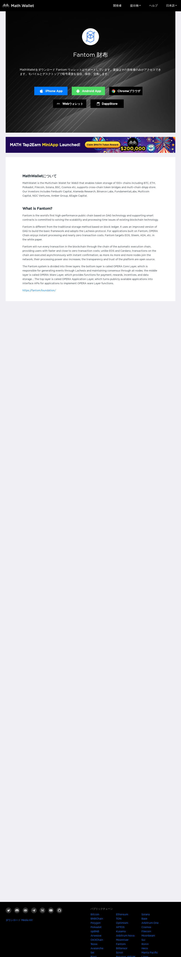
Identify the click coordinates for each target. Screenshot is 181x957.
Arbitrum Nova (125, 936)
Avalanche (96, 948)
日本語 (170, 5)
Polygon (95, 923)
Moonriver (122, 940)
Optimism (122, 923)
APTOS (120, 927)
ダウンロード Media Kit (19, 920)
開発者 (117, 5)
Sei (92, 953)
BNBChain (96, 919)
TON (118, 919)
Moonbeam (148, 936)
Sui (143, 940)
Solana (145, 914)
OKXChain (96, 940)
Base (144, 919)
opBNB (94, 931)
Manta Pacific (149, 953)
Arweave (95, 936)
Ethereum (122, 914)
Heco (144, 948)
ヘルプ (153, 5)
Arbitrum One (150, 923)
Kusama (121, 931)
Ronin (145, 944)
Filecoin (146, 931)
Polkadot (95, 927)
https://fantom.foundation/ (39, 290)
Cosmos (146, 927)
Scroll (119, 953)
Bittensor (121, 948)
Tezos (93, 944)
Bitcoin (94, 914)
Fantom (120, 944)
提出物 (134, 5)
